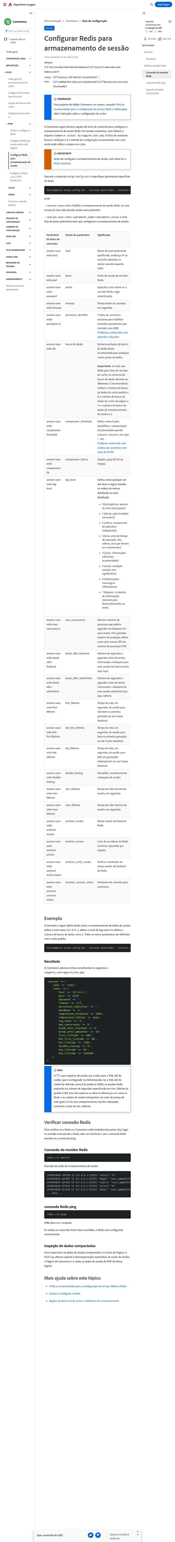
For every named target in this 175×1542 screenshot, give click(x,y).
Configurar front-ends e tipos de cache (19, 94)
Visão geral (12, 51)
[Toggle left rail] (31, 13)
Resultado (151, 58)
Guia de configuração (94, 21)
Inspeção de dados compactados (155, 91)
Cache (8, 72)
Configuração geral (16, 58)
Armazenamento (14, 279)
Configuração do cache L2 (19, 115)
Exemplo (148, 52)
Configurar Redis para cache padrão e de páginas (20, 144)
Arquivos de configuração (13, 220)
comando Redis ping (155, 82)
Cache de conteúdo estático (17, 203)
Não (160, 31)
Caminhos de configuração (13, 229)
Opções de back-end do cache (19, 105)
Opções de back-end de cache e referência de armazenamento (84, 1301)
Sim (151, 31)
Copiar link (166, 38)
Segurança (11, 272)
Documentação (52, 21)
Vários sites (12, 257)
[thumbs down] (98, 1535)
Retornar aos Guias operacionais (15, 287)
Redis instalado (62, 163)
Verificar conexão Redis (155, 65)
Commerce (72, 21)
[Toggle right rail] (143, 13)
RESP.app (49, 1257)
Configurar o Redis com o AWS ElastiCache (19, 177)
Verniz (11, 194)
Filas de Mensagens (15, 250)
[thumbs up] (90, 1535)
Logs (8, 243)
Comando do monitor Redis (157, 74)
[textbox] (17, 31)
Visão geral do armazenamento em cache (18, 82)
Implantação (12, 65)
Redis (10, 124)
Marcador (152, 38)
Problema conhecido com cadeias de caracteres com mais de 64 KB (112, 448)
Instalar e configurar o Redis (64, 1293)
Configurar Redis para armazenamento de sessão (20, 160)
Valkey (11, 188)
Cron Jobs (11, 236)
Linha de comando (15, 212)
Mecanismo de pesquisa (12, 265)
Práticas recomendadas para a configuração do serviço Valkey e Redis (87, 1286)
